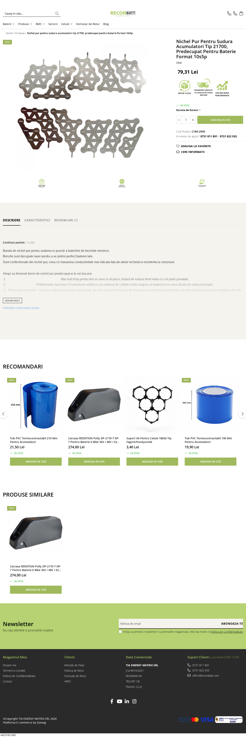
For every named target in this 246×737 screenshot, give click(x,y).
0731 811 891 (200, 665)
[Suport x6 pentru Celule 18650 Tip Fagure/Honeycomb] (152, 405)
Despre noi (9, 665)
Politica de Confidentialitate (226, 632)
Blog (106, 24)
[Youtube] (119, 701)
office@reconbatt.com (205, 675)
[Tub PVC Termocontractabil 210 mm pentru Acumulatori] (36, 405)
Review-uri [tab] (66, 220)
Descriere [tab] (11, 220)
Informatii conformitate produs (21, 308)
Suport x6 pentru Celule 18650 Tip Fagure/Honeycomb (148, 440)
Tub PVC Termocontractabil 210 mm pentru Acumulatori (33, 440)
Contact (7, 681)
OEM (179, 62)
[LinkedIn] (126, 701)
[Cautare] (57, 13)
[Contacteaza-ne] (229, 13)
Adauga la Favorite (196, 146)
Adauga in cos (220, 120)
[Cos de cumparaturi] (241, 13)
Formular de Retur (88, 24)
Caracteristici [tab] (37, 220)
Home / (10, 33)
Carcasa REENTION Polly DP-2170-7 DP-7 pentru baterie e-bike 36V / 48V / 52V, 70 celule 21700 (94, 440)
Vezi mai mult (12, 300)
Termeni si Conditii (14, 670)
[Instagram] (134, 701)
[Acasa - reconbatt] (123, 13)
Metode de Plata (74, 665)
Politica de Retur (74, 670)
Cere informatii (193, 152)
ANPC (67, 681)
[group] (82, 105)
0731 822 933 (200, 670)
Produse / (21, 33)
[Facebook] (111, 701)
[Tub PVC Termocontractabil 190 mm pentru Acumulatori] (210, 405)
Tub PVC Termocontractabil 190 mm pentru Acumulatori (208, 440)
